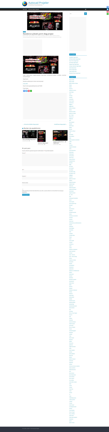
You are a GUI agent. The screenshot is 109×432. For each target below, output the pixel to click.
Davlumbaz (71, 152)
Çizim (70, 148)
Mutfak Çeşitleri (72, 302)
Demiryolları (71, 155)
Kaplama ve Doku (72, 260)
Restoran (71, 339)
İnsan (70, 238)
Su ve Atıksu (71, 380)
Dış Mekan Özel (72, 173)
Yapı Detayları (72, 410)
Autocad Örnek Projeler (33, 9)
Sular (70, 383)
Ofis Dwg (71, 311)
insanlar (70, 242)
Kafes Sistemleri (72, 251)
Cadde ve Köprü (72, 131)
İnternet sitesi (25, 182)
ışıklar (70, 245)
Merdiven (71, 277)
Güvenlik (71, 210)
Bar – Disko (71, 115)
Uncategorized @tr (72, 406)
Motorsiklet (71, 295)
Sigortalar (71, 362)
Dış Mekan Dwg (72, 171)
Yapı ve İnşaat (72, 412)
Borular (70, 129)
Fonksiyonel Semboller (73, 198)
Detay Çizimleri (72, 159)
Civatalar (71, 145)
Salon (70, 348)
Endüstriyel (71, 191)
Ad (23, 169)
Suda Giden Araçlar (73, 382)
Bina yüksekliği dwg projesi (29, 139)
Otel (70, 316)
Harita (70, 214)
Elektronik (71, 185)
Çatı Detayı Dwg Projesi (73, 62)
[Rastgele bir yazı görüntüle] (85, 9)
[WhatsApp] (108, 14)
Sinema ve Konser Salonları (74, 366)
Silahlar (70, 364)
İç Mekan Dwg (72, 235)
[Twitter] (108, 9)
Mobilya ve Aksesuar (73, 290)
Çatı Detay (71, 134)
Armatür (70, 95)
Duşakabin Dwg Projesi (73, 57)
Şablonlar (71, 344)
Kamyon (70, 253)
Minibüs (70, 286)
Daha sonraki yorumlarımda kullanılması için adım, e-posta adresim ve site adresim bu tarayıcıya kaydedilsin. (42, 191)
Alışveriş (70, 88)
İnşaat (70, 237)
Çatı (70, 132)
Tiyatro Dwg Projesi (73, 71)
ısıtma (70, 247)
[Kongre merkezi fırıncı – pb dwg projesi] (60, 130)
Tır (69, 394)
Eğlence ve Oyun (72, 178)
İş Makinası (71, 244)
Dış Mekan (71, 169)
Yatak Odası (71, 415)
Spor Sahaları (71, 376)
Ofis (70, 309)
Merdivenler (71, 281)
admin (31, 35)
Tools (70, 396)
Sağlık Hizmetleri (72, 346)
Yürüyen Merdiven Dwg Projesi (75, 66)
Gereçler (70, 205)
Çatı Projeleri (71, 136)
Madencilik (71, 268)
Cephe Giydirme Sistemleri (74, 139)
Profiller (70, 334)
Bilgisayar (71, 118)
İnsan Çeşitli (71, 240)
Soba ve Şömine (72, 367)
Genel (70, 199)
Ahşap (70, 85)
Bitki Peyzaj (71, 125)
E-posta (24, 176)
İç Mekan (71, 233)
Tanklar (70, 387)
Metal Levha (71, 283)
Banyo (70, 109)
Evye (70, 196)
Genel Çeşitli (71, 201)
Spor (70, 371)
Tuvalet (70, 403)
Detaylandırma (72, 161)
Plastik (70, 329)
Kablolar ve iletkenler (73, 249)
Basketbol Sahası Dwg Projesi (74, 73)
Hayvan (70, 224)
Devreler (70, 162)
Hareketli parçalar (72, 212)
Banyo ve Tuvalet (72, 113)
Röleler (70, 341)
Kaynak (70, 263)
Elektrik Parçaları (72, 182)
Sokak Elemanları (72, 369)
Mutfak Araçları (72, 300)
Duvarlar (71, 177)
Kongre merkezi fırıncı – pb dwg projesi (59, 142)
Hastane (70, 219)
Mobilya (70, 288)
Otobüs (70, 318)
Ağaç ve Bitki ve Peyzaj (73, 83)
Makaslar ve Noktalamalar (74, 270)
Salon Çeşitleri (72, 350)
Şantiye (70, 351)
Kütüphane (71, 267)
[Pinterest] (108, 11)
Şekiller (70, 357)
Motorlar (71, 293)
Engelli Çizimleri (72, 192)
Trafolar (70, 401)
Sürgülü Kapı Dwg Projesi (74, 64)
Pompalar (71, 332)
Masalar (70, 275)
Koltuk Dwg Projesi (72, 67)
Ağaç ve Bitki (71, 81)
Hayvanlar (71, 226)
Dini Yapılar (71, 168)
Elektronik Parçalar (72, 189)
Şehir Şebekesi (72, 353)
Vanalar (70, 408)
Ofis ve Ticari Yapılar (73, 313)
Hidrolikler (71, 230)
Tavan (70, 390)
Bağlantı (70, 104)
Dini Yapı (71, 166)
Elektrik (70, 180)
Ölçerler (70, 314)
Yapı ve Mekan (72, 413)
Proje (24, 31)
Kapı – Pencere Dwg (73, 256)
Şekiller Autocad (72, 359)
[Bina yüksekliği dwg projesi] (29, 130)
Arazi (70, 93)
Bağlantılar (71, 106)
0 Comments (36, 35)
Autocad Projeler (38, 2)
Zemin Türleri (71, 422)
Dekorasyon (71, 154)
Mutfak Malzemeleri (73, 306)
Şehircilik (71, 355)
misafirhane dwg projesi (60, 124)
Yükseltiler (71, 419)
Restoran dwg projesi (43, 143)
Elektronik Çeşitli (72, 187)
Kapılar (70, 258)
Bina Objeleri (71, 122)
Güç (70, 207)
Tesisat (70, 392)
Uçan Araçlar (71, 404)
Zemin (70, 420)
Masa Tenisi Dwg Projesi (73, 60)
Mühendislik (71, 297)
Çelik (70, 138)
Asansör (70, 97)
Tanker (70, 385)
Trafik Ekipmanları (72, 397)
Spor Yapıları (71, 378)
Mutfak (70, 298)
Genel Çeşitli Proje (72, 203)
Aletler (70, 86)
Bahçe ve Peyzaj (72, 108)
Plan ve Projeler (72, 327)
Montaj (70, 291)
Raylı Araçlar (71, 337)
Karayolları (71, 261)
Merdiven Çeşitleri (72, 279)
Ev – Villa (71, 194)
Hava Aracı (71, 221)
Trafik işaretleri (72, 399)
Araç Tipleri (71, 92)
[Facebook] (108, 7)
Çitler (70, 143)
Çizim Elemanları (72, 150)
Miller (70, 284)
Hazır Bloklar (71, 228)
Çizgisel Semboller (72, 146)
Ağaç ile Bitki (71, 79)
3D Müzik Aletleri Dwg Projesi (74, 59)
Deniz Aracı (71, 157)
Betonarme (71, 116)
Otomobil (71, 320)
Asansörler (71, 99)
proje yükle (25, 83)
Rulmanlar (71, 343)
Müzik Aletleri (71, 307)
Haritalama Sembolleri (73, 215)
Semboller (71, 360)
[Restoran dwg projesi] (41, 130)
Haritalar (71, 217)
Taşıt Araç (71, 389)
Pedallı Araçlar (72, 323)
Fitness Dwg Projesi (73, 69)
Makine (70, 272)
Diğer (70, 164)
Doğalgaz (71, 175)
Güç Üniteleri (71, 208)
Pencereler (71, 325)
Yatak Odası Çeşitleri (73, 417)
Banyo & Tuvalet (72, 111)
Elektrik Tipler (71, 184)
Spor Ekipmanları (72, 374)
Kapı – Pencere (72, 254)
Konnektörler (71, 265)
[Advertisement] (32, 47)
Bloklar (70, 127)
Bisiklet (70, 124)
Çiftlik (70, 141)
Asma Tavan (71, 101)
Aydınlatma (71, 102)
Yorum (24, 153)
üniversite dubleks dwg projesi (31, 124)
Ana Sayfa (25, 9)
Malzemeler (71, 274)
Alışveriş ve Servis (72, 90)
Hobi (70, 231)
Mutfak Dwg (71, 304)
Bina (70, 120)
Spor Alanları (71, 373)
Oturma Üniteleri (72, 321)
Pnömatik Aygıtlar (72, 330)
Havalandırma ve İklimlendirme (75, 222)
